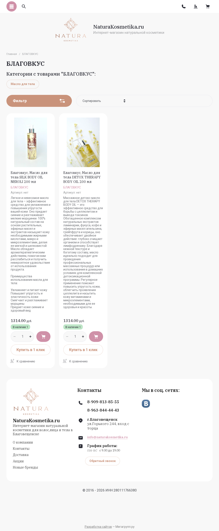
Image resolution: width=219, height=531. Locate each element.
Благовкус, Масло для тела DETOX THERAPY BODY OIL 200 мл (82, 177)
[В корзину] (43, 336)
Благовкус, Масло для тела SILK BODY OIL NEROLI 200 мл (29, 177)
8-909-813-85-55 (103, 402)
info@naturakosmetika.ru (107, 437)
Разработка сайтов (98, 526)
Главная (11, 54)
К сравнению (26, 361)
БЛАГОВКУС (19, 187)
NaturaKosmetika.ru (118, 26)
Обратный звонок (102, 461)
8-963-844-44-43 (103, 410)
